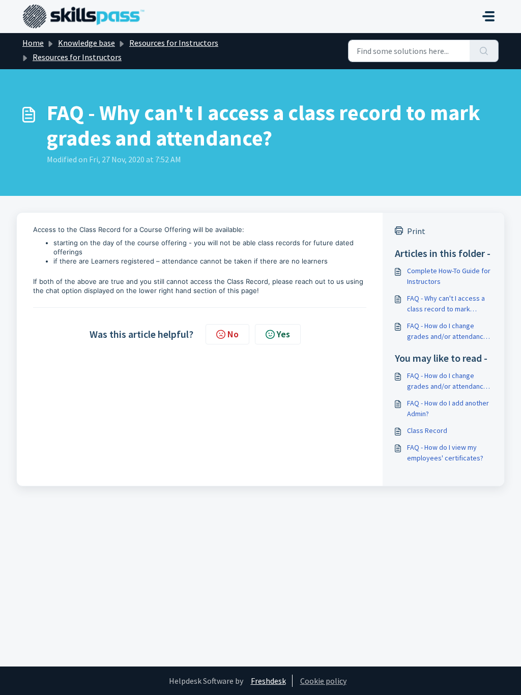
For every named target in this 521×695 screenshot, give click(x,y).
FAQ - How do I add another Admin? (448, 408)
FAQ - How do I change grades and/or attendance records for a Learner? (447, 331)
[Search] (484, 51)
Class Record (427, 430)
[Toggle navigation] (488, 16)
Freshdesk (268, 681)
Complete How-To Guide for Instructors (448, 276)
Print (416, 231)
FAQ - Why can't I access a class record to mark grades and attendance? (446, 304)
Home (33, 43)
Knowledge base (86, 43)
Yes (283, 334)
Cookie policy (323, 681)
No (233, 334)
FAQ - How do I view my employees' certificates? (445, 452)
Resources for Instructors (173, 43)
